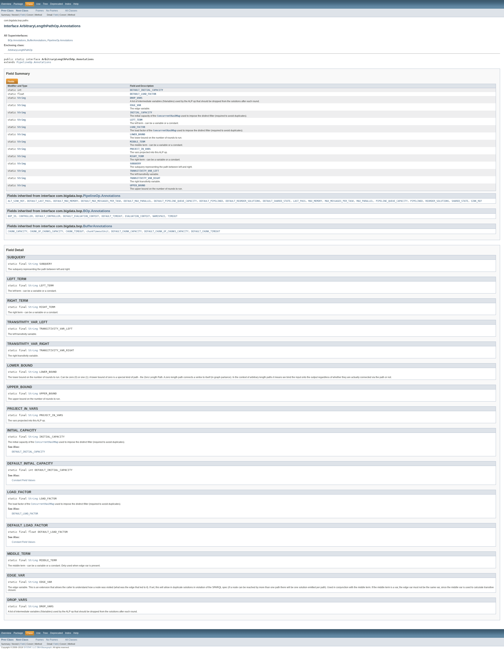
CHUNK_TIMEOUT (75, 231)
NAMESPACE (159, 216)
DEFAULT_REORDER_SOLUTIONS (243, 201)
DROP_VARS (136, 98)
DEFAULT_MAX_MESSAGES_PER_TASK (101, 201)
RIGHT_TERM (137, 156)
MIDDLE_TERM (137, 141)
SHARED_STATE (460, 201)
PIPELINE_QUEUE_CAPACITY (392, 201)
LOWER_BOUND (137, 134)
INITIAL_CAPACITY (141, 112)
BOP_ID (12, 216)
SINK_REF (476, 201)
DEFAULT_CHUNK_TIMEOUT (205, 231)
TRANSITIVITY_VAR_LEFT (144, 171)
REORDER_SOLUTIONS (437, 201)
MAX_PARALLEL (365, 201)
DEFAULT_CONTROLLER (47, 216)
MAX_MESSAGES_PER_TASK (339, 201)
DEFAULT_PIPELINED (211, 201)
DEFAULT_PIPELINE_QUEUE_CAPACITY (175, 201)
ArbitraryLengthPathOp (20, 50)
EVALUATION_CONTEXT (137, 216)
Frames (40, 10)
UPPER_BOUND (137, 185)
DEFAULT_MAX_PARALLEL (137, 201)
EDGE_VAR (135, 105)
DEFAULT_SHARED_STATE (276, 201)
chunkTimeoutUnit (97, 231)
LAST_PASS (299, 201)
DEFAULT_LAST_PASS (39, 201)
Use (38, 4)
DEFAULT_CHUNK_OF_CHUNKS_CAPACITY (166, 231)
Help (76, 4)
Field (22, 15)
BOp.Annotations (17, 40)
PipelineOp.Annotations (60, 40)
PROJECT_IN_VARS (140, 149)
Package (18, 4)
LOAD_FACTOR (137, 127)
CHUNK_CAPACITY (17, 231)
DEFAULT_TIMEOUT (112, 216)
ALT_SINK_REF (16, 201)
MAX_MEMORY (315, 201)
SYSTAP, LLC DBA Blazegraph (38, 647)
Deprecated (56, 4)
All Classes (71, 10)
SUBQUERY (135, 163)
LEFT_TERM (136, 119)
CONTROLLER (26, 216)
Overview (6, 4)
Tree (45, 4)
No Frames (52, 10)
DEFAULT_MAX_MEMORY (65, 201)
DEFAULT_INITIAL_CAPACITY (146, 90)
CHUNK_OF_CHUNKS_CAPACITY (46, 231)
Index (68, 4)
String (21, 98)
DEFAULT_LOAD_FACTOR (143, 94)
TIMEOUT (172, 216)
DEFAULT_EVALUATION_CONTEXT (81, 216)
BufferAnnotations (36, 40)
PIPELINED (416, 201)
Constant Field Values (23, 480)
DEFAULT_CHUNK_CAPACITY (126, 231)
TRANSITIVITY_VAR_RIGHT (145, 178)
